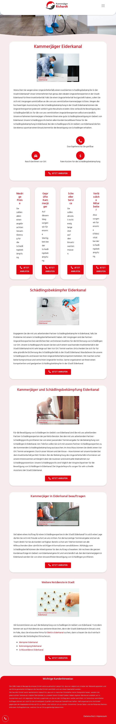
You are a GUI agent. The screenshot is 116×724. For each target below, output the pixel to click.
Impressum (101, 716)
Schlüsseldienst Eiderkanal (31, 650)
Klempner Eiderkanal (28, 642)
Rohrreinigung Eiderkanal (30, 646)
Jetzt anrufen (59, 173)
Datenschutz (90, 716)
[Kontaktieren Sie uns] (5, 718)
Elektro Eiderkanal (55, 632)
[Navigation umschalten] (103, 5)
